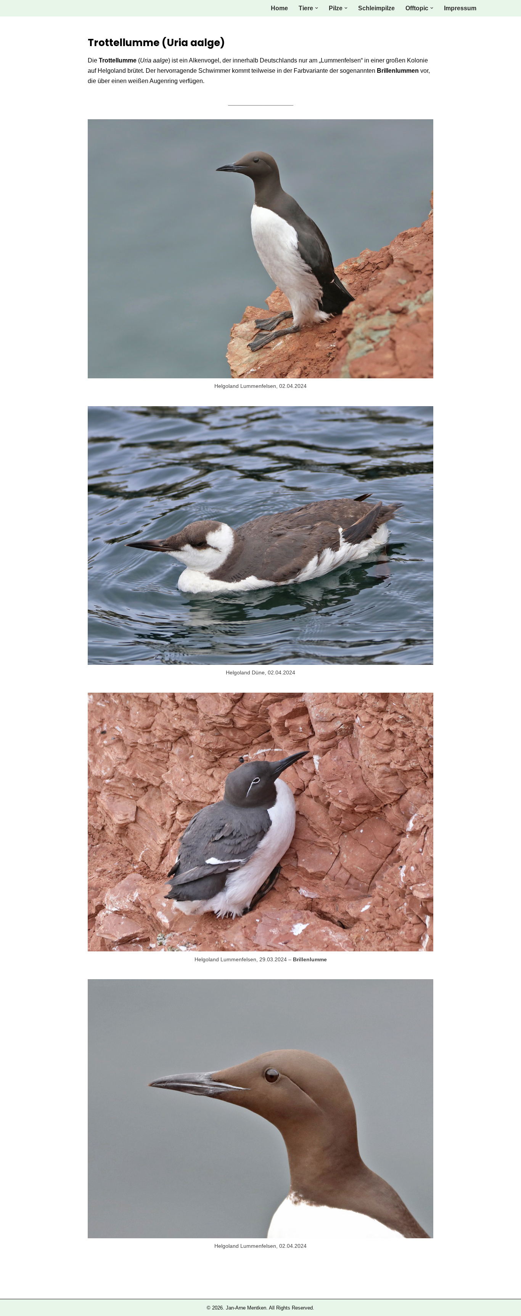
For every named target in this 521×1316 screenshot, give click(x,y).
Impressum (460, 8)
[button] (316, 8)
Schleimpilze (376, 8)
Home (279, 8)
